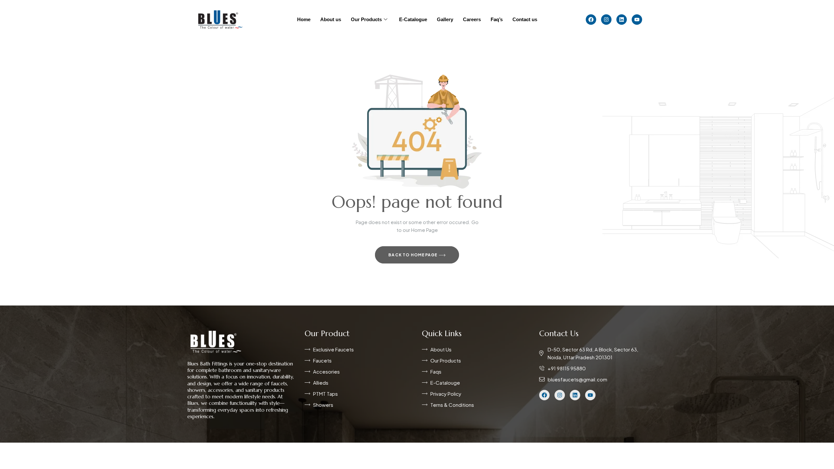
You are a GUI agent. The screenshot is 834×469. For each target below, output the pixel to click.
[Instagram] (606, 19)
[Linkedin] (621, 19)
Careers (472, 19)
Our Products (366, 19)
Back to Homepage (413, 254)
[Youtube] (637, 19)
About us (330, 19)
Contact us (524, 19)
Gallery (445, 19)
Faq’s (497, 19)
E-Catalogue (413, 19)
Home (303, 19)
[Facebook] (591, 19)
